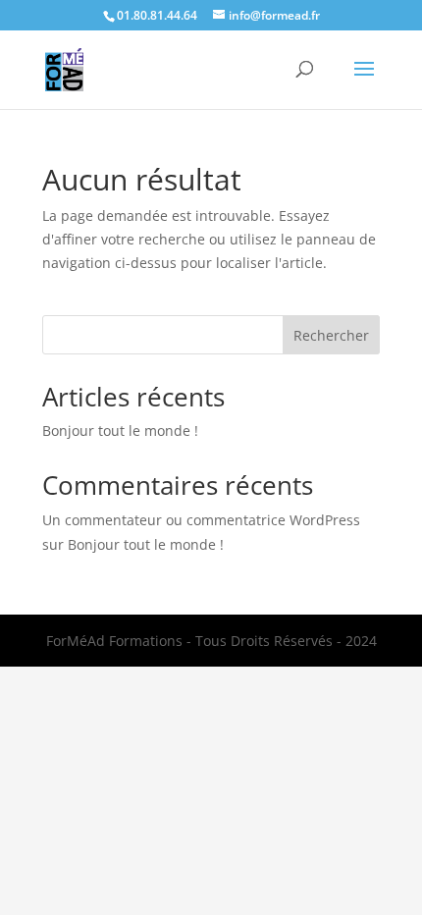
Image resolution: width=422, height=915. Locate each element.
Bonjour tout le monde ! (120, 430)
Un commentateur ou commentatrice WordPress (201, 520)
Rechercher (331, 335)
